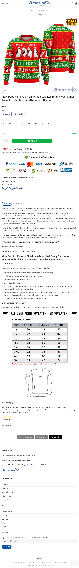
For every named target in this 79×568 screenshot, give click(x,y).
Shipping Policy (7, 511)
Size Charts (5, 515)
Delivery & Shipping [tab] (19, 204)
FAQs (3, 523)
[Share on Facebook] (6, 188)
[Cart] (76, 3)
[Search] (73, 3)
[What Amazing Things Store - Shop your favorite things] (39, 3)
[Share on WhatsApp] (3, 188)
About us (5, 488)
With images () (26, 437)
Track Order (5, 519)
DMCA (4, 527)
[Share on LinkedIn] (21, 188)
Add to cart (32, 141)
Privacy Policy (6, 500)
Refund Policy (6, 496)
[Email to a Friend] (13, 188)
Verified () (42, 437)
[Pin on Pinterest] (17, 188)
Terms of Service (7, 492)
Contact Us (5, 484)
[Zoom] (4, 91)
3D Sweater (43, 10)
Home (33, 10)
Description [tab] (7, 204)
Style (3, 110)
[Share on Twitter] (10, 188)
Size (3, 120)
